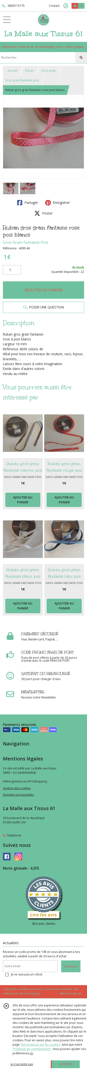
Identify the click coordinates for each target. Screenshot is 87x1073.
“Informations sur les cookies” (40, 1044)
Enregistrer (61, 202)
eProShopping (29, 993)
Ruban (29, 71)
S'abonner (71, 966)
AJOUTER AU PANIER (43, 290)
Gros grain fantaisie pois (22, 80)
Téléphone (13, 835)
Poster (47, 213)
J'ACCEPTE (65, 1064)
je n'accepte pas (22, 1064)
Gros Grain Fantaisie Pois (25, 242)
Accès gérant (72, 993)
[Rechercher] (81, 57)
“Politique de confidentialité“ (32, 1049)
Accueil (12, 71)
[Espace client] (66, 6)
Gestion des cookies (17, 788)
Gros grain (49, 71)
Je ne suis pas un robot (26, 974)
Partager (30, 202)
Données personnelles (18, 795)
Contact (54, 6)
